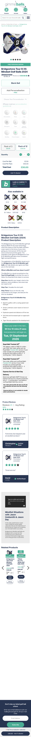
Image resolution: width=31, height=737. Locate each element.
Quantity (4, 154)
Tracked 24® (7, 363)
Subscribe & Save (12, 24)
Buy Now (21, 576)
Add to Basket (10, 577)
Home (3, 24)
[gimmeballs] (15, 4)
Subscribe (15, 725)
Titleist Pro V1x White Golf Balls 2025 (21, 561)
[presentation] (3, 568)
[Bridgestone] (6, 76)
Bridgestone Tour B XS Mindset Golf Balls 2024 (10, 562)
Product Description (10, 227)
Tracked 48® (14, 350)
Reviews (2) (16, 76)
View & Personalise (10, 582)
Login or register (19, 182)
